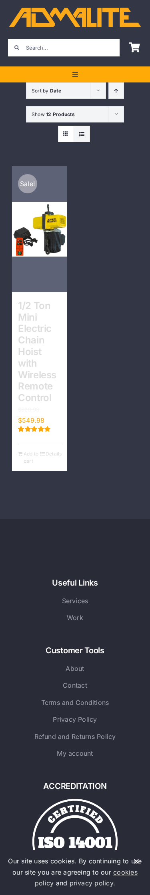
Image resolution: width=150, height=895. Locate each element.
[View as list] (82, 134)
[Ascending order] (116, 90)
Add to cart (31, 457)
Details (53, 454)
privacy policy (91, 883)
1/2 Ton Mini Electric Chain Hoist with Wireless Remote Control (37, 351)
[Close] (136, 861)
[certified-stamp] (75, 802)
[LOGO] (75, 9)
